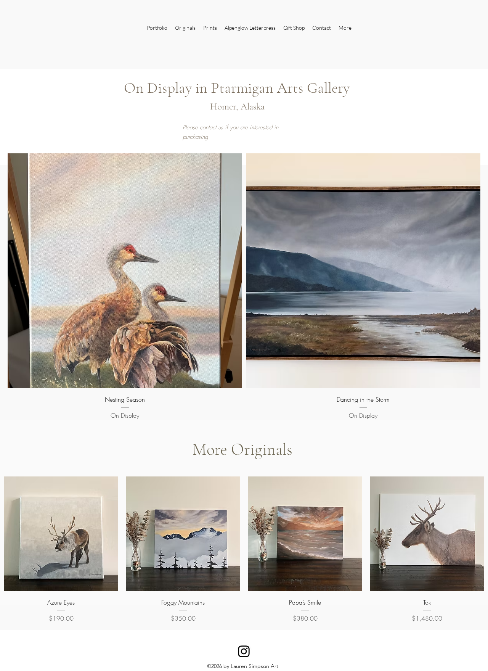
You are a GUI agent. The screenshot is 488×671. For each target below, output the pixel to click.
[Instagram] (244, 651)
